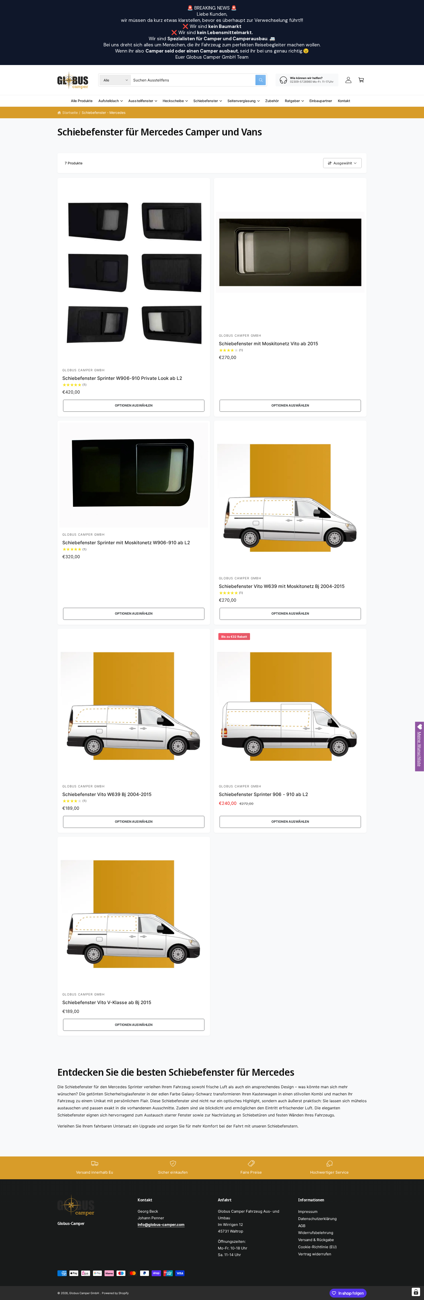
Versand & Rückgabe (316, 1239)
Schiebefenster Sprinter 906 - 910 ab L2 (263, 794)
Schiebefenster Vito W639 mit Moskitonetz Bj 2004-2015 (282, 586)
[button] (361, 80)
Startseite (70, 112)
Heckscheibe (173, 101)
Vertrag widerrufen (314, 1254)
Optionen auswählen (134, 405)
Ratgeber (292, 101)
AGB (301, 1225)
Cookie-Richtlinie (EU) (317, 1247)
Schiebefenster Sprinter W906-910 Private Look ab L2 (122, 378)
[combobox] (199, 80)
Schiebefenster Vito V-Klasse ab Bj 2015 (106, 1002)
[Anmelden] (348, 80)
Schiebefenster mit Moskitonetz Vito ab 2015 (268, 343)
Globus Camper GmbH (84, 1293)
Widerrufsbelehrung (315, 1232)
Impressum (308, 1211)
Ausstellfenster (140, 101)
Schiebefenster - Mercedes (103, 112)
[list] (212, 1168)
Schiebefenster (205, 101)
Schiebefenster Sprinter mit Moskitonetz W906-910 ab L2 (126, 542)
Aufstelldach (108, 101)
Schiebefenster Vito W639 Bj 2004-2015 (107, 794)
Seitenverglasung (241, 101)
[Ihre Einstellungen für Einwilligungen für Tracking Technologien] (416, 1292)
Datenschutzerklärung (317, 1218)
